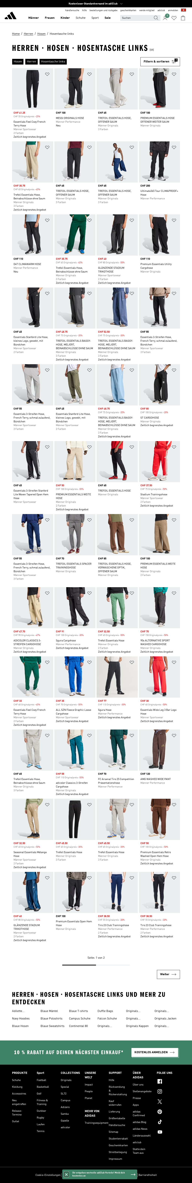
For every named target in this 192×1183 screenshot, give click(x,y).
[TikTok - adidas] (168, 1122)
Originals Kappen (137, 1026)
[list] (76, 62)
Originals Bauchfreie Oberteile (133, 1019)
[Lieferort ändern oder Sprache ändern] (184, 11)
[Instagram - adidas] (168, 1092)
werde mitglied (146, 10)
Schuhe (81, 18)
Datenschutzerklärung (107, 1175)
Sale (108, 18)
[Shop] (10, 16)
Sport (95, 18)
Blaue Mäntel (49, 1011)
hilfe (84, 10)
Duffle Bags (105, 1011)
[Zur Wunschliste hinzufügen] (47, 75)
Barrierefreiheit (148, 1175)
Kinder (65, 18)
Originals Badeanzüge (106, 1026)
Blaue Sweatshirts (52, 1026)
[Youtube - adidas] (168, 1132)
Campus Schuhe (79, 1018)
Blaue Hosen (20, 1026)
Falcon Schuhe (107, 1018)
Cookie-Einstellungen (48, 1175)
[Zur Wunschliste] (174, 18)
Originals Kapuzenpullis (163, 1011)
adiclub (161, 10)
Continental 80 (78, 1026)
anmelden (173, 10)
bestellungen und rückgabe (103, 10)
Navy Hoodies (21, 1018)
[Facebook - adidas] (168, 1082)
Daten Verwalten (71, 1175)
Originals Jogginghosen (163, 1026)
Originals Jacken (165, 1018)
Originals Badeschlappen (136, 1011)
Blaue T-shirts (78, 1011)
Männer (33, 18)
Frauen (50, 18)
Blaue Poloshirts (51, 1018)
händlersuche (72, 10)
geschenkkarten (128, 10)
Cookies (87, 1175)
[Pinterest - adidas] (168, 1112)
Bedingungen (129, 1175)
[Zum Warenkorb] (183, 18)
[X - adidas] (168, 1102)
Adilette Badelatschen (21, 1011)
